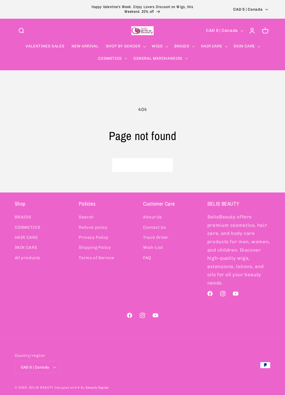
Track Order (155, 237)
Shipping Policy (95, 247)
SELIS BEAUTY (41, 387)
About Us (152, 217)
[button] (21, 30)
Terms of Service (96, 257)
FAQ (147, 257)
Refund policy (93, 227)
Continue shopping (142, 164)
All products (28, 257)
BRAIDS (23, 217)
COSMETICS (27, 227)
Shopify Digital (97, 387)
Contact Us (154, 227)
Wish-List (153, 247)
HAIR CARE (26, 237)
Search (86, 217)
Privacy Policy (94, 237)
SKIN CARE (26, 247)
